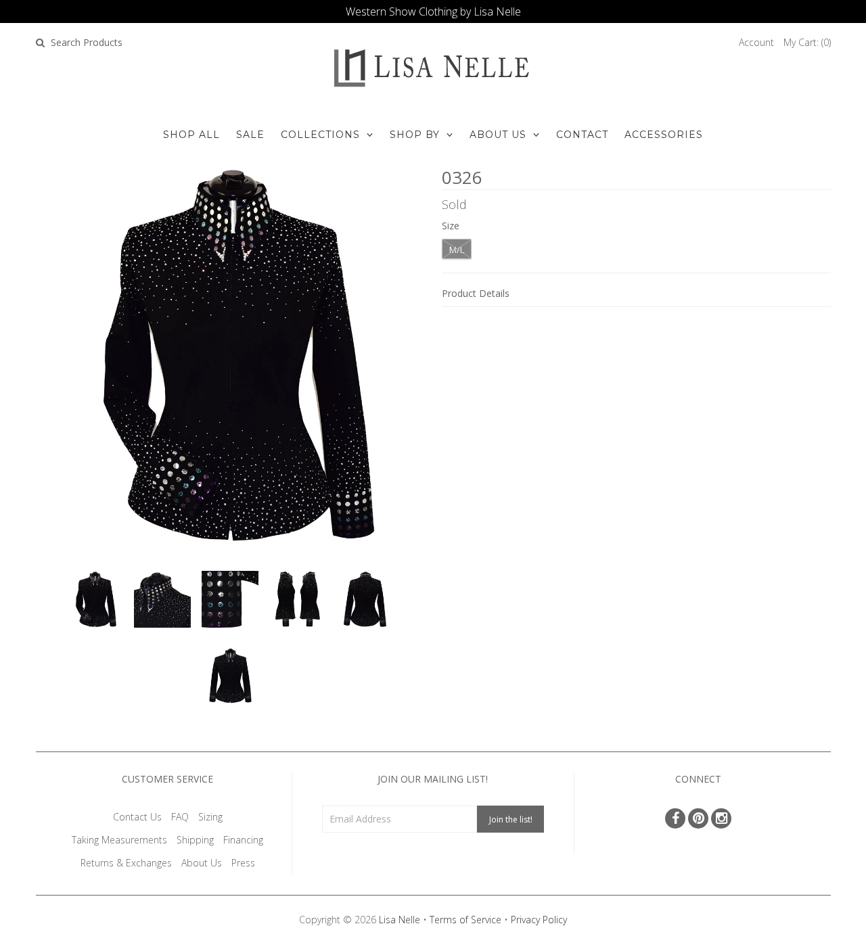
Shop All (191, 135)
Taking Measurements (119, 839)
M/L (456, 249)
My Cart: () (807, 42)
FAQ (180, 816)
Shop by (415, 135)
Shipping (195, 839)
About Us (498, 135)
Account (756, 42)
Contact (582, 135)
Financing (243, 839)
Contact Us (137, 816)
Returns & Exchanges (126, 862)
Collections (320, 135)
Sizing (210, 816)
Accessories (663, 135)
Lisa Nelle (399, 919)
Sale (250, 135)
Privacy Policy (539, 919)
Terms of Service (465, 919)
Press (243, 862)
